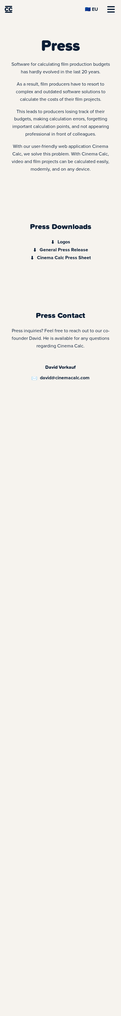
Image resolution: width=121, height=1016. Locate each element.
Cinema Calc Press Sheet (64, 257)
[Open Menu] (111, 9)
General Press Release (64, 249)
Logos (64, 241)
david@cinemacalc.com (65, 377)
